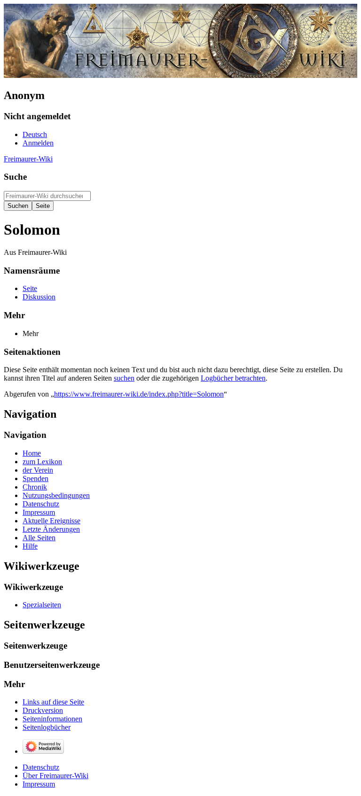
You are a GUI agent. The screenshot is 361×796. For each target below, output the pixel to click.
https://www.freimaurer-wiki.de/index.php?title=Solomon (139, 394)
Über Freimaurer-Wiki (55, 776)
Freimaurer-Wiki (28, 159)
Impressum (39, 784)
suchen (124, 378)
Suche (15, 177)
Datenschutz (41, 767)
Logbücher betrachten (233, 378)
